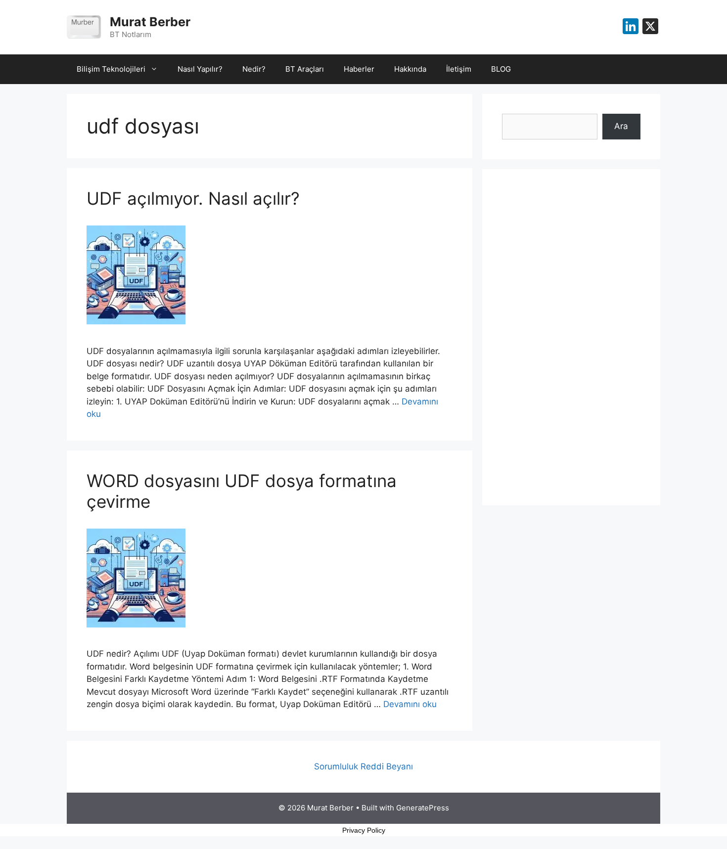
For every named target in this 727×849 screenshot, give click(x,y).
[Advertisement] (571, 337)
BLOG (501, 69)
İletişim (458, 69)
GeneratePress (422, 807)
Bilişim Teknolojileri (111, 69)
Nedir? (254, 69)
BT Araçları (304, 69)
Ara (621, 126)
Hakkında (410, 69)
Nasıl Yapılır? (200, 69)
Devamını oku (410, 704)
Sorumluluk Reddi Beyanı (363, 766)
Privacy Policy (363, 830)
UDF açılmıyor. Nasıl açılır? (193, 198)
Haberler (359, 69)
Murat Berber (150, 21)
